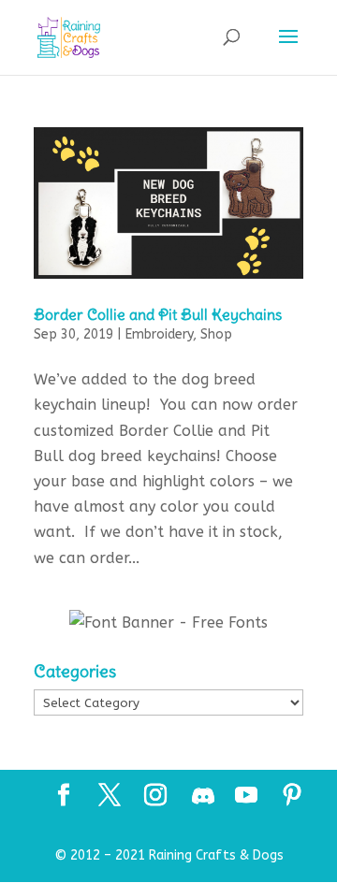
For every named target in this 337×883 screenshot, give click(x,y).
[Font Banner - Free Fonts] (168, 622)
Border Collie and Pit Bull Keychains (158, 314)
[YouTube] (246, 797)
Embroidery (159, 334)
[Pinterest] (292, 797)
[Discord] (203, 796)
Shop (216, 334)
